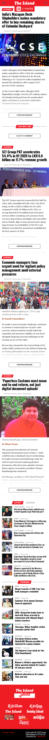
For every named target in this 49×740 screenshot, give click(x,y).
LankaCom (40, 736)
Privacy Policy (8, 732)
